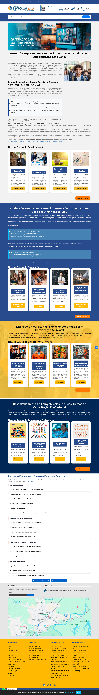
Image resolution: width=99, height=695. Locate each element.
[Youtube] (55, 685)
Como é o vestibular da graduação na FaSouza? (23, 532)
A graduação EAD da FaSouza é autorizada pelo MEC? (25, 522)
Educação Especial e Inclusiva (59, 648)
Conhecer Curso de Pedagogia (18, 305)
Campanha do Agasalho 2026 (16, 654)
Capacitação (54, 2)
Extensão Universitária (43, 2)
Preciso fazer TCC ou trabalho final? (20, 499)
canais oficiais (29, 481)
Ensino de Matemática (57, 673)
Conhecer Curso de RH (81, 305)
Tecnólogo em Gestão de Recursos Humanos (36, 654)
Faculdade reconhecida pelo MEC (16, 662)
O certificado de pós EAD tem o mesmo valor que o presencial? (28, 512)
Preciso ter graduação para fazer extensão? (22, 570)
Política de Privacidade (14, 668)
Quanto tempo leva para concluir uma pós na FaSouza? (25, 494)
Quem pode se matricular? (17, 508)
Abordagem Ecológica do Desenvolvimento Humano (79, 651)
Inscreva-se (39, 306)
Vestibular (11, 675)
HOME (9, 646)
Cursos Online (12, 657)
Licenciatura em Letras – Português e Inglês (36, 647)
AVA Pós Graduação (13, 652)
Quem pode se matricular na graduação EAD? (23, 536)
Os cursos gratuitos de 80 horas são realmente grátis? (25, 551)
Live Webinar (11, 666)
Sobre (16, 2)
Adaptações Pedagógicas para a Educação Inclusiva (81, 654)
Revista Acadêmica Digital (15, 672)
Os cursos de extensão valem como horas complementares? (27, 575)
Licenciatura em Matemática (37, 650)
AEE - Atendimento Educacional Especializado (59, 662)
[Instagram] (51, 685)
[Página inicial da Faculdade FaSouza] (21, 8)
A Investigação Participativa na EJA (80, 647)
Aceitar (78, 692)
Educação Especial (56, 646)
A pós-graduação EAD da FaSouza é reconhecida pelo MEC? (27, 489)
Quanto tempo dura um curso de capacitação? (23, 556)
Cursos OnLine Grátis (14, 659)
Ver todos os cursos (82, 198)
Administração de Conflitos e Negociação (80, 663)
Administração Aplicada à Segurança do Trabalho (79, 658)
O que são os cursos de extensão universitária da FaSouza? (27, 566)
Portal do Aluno (63, 2)
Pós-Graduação (31, 2)
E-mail (14, 592)
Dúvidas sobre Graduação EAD (59, 580)
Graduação (22, 2)
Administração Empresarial (80, 666)
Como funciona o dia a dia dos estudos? (21, 503)
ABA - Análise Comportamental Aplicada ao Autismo (59, 651)
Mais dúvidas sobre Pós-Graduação (41, 580)
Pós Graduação (12, 670)
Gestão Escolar (55, 677)
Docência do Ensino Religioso (59, 675)
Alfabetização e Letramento (59, 655)
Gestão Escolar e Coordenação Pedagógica (60, 658)
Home (11, 2)
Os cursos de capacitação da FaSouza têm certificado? (25, 546)
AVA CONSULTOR (12, 648)
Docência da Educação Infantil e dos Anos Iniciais (60, 671)
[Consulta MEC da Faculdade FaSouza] (46, 8)
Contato (79, 2)
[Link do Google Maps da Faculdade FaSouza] (49, 617)
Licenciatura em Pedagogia (37, 652)
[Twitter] (48, 685)
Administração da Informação (80, 661)
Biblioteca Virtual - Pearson (37, 659)
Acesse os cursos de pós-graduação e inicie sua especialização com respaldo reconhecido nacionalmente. (35, 141)
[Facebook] (44, 685)
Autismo (53, 654)
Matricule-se (18, 382)
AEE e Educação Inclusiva (79, 672)
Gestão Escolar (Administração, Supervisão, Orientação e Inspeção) (60, 666)
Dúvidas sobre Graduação (36, 657)
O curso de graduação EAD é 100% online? (22, 527)
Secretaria (71, 2)
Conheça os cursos (18, 188)
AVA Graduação (12, 650)
